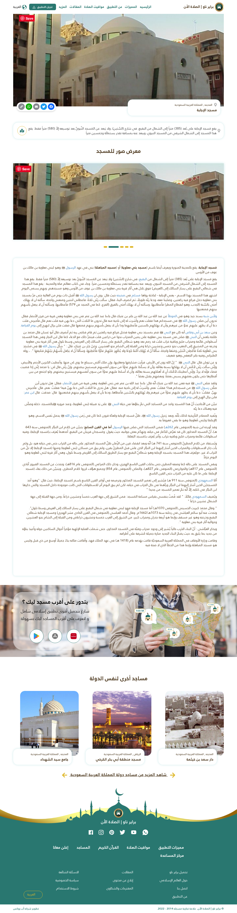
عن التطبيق (114, 7)
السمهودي (205, 480)
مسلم (136, 295)
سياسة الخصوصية (67, 880)
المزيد (63, 7)
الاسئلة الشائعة (69, 872)
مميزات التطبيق (171, 847)
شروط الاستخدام (67, 888)
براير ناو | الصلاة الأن (199, 6)
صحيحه (121, 295)
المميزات (131, 7)
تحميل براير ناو (178, 872)
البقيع (143, 279)
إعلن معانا (60, 847)
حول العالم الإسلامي (173, 880)
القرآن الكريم (108, 847)
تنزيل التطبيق (45, 6)
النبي (167, 332)
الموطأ (172, 316)
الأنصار (67, 383)
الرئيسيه (145, 7)
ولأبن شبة (210, 316)
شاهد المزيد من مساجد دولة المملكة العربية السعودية (118, 774)
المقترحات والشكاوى (119, 888)
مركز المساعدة (172, 855)
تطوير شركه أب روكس (26, 908)
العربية (17, 7)
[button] (131, 247)
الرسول (71, 267)
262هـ (169, 427)
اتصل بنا (182, 888)
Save (29, 18)
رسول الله (86, 295)
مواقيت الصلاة (94, 7)
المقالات (75, 7)
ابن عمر (29, 392)
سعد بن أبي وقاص (198, 332)
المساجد (83, 847)
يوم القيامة (28, 325)
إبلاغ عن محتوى (123, 880)
